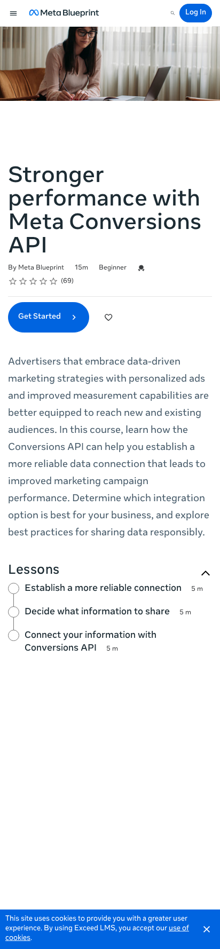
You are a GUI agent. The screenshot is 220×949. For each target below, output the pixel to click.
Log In (195, 13)
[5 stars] (54, 281)
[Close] (207, 929)
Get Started (40, 317)
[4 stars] (43, 281)
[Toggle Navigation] (13, 13)
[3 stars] (33, 281)
